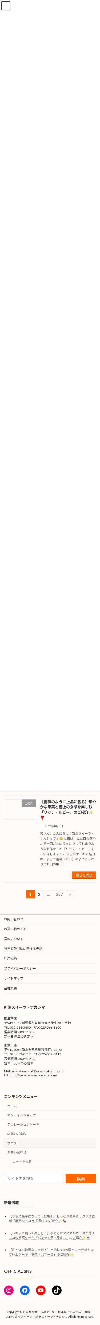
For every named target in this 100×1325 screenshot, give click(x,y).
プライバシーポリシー (20, 968)
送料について (13, 939)
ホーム (12, 1106)
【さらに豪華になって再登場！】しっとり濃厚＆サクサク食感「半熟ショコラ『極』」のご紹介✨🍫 (52, 1218)
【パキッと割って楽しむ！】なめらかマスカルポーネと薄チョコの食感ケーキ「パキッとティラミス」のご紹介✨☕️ (52, 1235)
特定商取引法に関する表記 (23, 949)
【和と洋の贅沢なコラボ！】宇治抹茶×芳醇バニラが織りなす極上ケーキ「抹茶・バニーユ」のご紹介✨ (51, 1252)
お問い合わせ (13, 919)
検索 (81, 1178)
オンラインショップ (21, 1115)
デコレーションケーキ (23, 1125)
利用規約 (10, 959)
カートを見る (22, 1162)
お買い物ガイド (15, 929)
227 (59, 895)
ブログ (12, 1143)
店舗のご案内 (16, 1134)
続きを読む (84, 875)
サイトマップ (13, 978)
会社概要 (10, 988)
